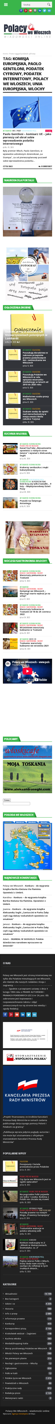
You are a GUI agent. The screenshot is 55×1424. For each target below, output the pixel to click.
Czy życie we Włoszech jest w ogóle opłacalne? (35, 1180)
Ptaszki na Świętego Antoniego (30, 502)
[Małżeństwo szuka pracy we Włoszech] (13, 398)
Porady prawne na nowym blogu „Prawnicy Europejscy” (35, 1213)
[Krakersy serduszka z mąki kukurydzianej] (10, 469)
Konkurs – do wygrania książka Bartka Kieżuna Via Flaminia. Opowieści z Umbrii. (26, 889)
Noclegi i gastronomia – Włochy (21, 1363)
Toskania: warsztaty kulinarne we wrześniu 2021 (34, 644)
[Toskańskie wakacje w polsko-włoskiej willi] (10, 1228)
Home (5, 53)
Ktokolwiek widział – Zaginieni (20, 1333)
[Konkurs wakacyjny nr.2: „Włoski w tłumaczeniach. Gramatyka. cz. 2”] (10, 1244)
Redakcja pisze (12, 1393)
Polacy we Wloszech (25, 81)
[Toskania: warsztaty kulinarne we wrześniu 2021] (10, 643)
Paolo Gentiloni (22, 66)
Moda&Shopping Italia (16, 1343)
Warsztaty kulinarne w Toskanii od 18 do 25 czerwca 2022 (35, 612)
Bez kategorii (12, 1298)
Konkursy (32, 1240)
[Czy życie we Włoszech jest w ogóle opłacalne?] (10, 1181)
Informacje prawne (36, 1208)
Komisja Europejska (16, 61)
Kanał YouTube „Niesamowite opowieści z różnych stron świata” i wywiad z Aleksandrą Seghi (36, 452)
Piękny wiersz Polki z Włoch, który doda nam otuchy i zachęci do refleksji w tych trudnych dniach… (34, 1265)
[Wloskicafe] (27, 758)
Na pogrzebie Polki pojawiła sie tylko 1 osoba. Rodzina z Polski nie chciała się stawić (34, 1197)
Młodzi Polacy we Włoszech (19, 1353)
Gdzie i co (32, 639)
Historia (9, 1308)
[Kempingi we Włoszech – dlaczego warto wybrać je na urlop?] (10, 591)
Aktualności (7, 131)
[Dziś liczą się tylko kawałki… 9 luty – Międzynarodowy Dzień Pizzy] (10, 484)
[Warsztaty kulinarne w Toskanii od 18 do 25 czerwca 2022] (10, 609)
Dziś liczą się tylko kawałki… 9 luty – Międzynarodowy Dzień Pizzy (35, 486)
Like (49, 131)
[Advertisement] (25, 712)
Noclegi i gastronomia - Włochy (31, 573)
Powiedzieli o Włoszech (16, 1383)
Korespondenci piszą (29, 131)
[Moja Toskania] (27, 792)
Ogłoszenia (36, 350)
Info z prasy (16, 131)
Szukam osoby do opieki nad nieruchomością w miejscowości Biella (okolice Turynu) (35, 415)
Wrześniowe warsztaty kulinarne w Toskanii (32, 628)
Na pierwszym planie (39, 482)
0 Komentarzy (46, 166)
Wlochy (36, 88)
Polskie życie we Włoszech (29, 446)
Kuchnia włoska (34, 444)
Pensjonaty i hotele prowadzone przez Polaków (34, 1165)
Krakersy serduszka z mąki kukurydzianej (34, 468)
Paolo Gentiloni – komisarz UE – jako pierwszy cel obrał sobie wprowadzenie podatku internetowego (27, 138)
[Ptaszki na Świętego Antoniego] (10, 502)
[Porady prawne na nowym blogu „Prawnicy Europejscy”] (10, 1213)
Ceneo (7, 800)
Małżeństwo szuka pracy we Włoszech (36, 397)
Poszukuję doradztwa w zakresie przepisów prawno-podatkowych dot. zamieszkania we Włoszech (35, 357)
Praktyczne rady (45, 1210)
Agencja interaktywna (20, 1414)
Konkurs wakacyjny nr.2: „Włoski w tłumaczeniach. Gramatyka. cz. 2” (33, 1245)
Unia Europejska (22, 86)
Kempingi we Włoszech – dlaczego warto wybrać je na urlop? (35, 593)
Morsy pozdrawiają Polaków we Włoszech (26, 1348)
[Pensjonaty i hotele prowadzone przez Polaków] (10, 1166)
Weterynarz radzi (14, 1398)
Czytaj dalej (8, 166)
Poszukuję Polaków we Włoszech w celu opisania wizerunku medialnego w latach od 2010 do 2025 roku (35, 379)
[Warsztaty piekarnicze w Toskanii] (10, 575)
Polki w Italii (11, 1373)
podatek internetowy (22, 76)
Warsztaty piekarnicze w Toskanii (33, 576)
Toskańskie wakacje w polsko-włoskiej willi (32, 1229)
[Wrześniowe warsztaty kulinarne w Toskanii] (10, 628)
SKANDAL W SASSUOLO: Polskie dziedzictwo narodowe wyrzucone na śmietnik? (23, 942)
